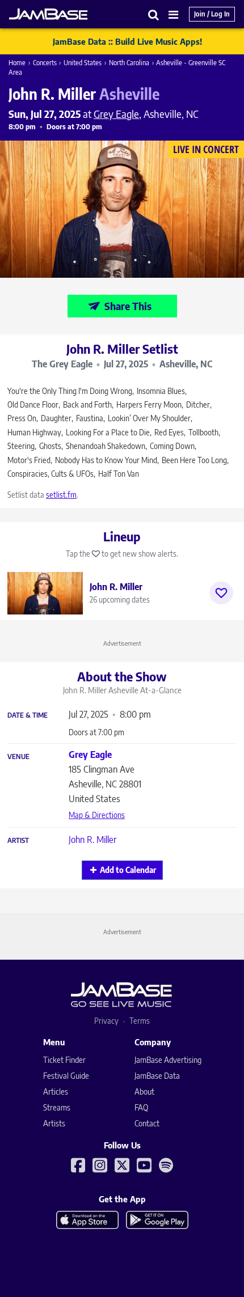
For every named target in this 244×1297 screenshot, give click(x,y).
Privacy (106, 1020)
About (144, 1091)
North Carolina (129, 62)
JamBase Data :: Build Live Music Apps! (127, 41)
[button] (153, 14)
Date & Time (27, 715)
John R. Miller (92, 839)
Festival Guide (66, 1075)
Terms (139, 1020)
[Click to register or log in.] (221, 593)
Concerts (45, 62)
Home (17, 62)
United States (83, 62)
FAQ (141, 1107)
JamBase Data (157, 1075)
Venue (18, 756)
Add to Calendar (128, 870)
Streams (56, 1107)
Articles (55, 1091)
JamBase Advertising (167, 1060)
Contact (146, 1123)
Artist (18, 840)
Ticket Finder (64, 1060)
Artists (54, 1123)
